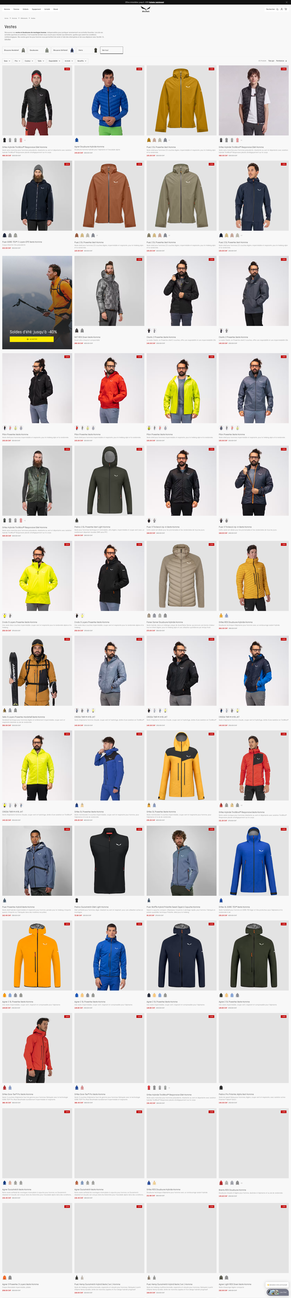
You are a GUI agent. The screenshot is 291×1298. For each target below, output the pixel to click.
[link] (14, 50)
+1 (25, 140)
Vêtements (24, 18)
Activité (47, 9)
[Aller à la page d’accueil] (145, 9)
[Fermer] (287, 2)
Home (6, 18)
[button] (7, 61)
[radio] (4, 140)
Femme (16, 9)
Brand (56, 9)
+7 (169, 140)
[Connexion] (282, 9)
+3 (241, 1183)
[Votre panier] (286, 9)
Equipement (36, 9)
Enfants (25, 9)
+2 (241, 805)
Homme (7, 9)
